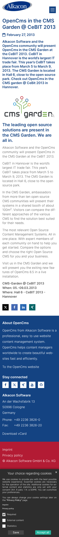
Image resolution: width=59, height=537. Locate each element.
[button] (5, 307)
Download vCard (14, 434)
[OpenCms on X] (14, 385)
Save (16, 532)
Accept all (43, 532)
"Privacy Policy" (14, 500)
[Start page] (17, 6)
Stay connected (14, 377)
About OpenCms (15, 323)
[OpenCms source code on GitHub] (41, 385)
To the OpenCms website (20, 367)
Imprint (5, 505)
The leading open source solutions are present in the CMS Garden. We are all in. (27, 132)
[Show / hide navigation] (52, 9)
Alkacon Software (16, 395)
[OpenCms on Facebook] (5, 385)
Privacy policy (8, 508)
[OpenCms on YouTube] (32, 385)
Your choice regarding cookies (30, 473)
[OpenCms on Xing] (23, 385)
